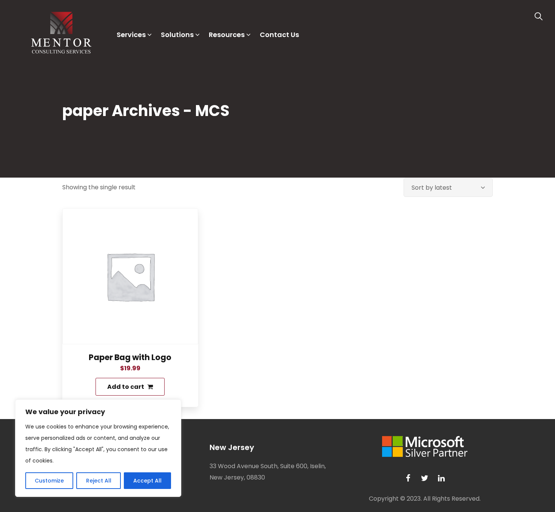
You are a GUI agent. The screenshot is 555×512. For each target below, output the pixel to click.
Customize (49, 480)
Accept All (147, 480)
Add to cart (125, 386)
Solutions (177, 34)
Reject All (98, 480)
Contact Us (279, 34)
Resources (227, 34)
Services (131, 34)
